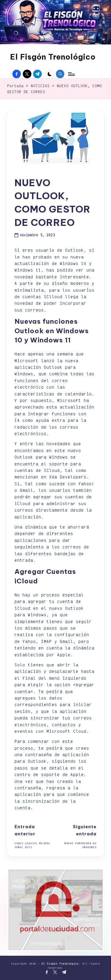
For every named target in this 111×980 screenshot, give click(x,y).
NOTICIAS (40, 86)
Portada (15, 86)
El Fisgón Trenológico (53, 57)
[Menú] (71, 74)
